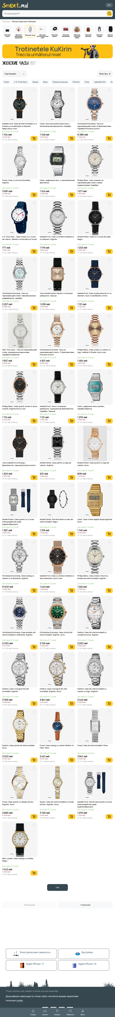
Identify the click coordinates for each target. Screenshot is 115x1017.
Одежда (6, 21)
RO (109, 5)
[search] (109, 13)
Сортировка (10, 73)
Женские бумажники (66, 35)
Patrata (76, 82)
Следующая (85, 905)
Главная (33, 1014)
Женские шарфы (99, 35)
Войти (83, 1014)
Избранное (70, 1014)
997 (33, 63)
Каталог (45, 1014)
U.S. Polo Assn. (20, 82)
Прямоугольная (60, 82)
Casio (6, 82)
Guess (35, 82)
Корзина (57, 1014)
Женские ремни (54, 35)
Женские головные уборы (77, 36)
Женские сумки (7, 35)
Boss (45, 82)
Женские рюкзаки (88, 35)
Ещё (57, 887)
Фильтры (103, 73)
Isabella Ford (100, 82)
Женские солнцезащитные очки (42, 36)
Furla (87, 82)
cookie (19, 1000)
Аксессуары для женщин (24, 21)
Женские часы (30, 35)
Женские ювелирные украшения (18, 36)
